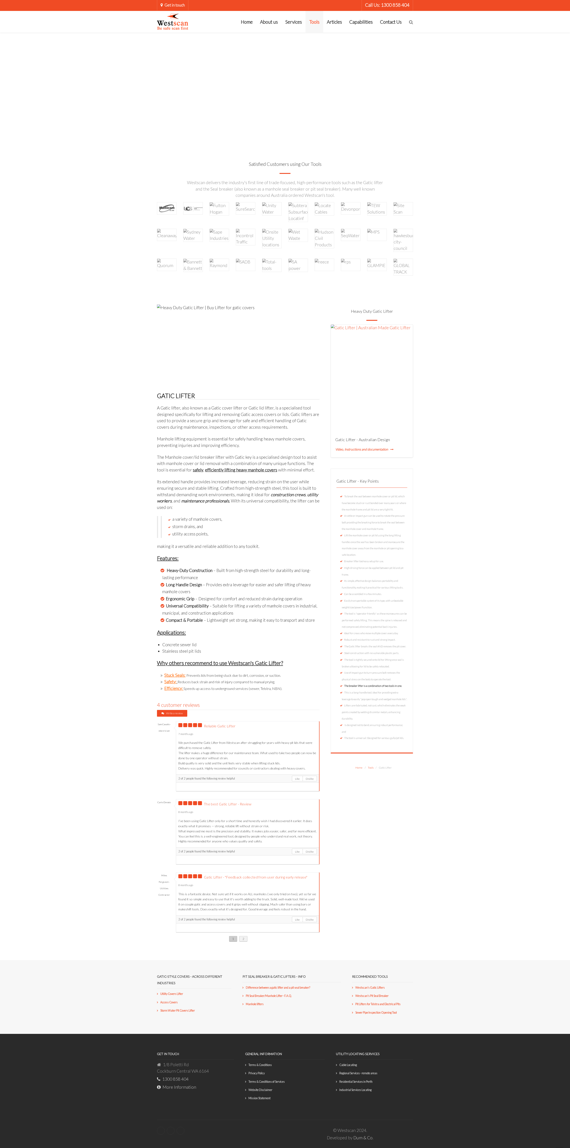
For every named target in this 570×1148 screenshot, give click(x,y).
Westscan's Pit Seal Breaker (372, 996)
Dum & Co (363, 1137)
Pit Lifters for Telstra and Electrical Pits (378, 1004)
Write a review (174, 713)
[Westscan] (172, 20)
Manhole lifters (255, 1004)
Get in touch (175, 5)
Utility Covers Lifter (171, 994)
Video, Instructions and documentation (361, 449)
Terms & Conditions (260, 1065)
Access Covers (169, 1002)
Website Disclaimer (260, 1090)
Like (297, 778)
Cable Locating (348, 1065)
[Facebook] (161, 1131)
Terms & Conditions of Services (266, 1081)
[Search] (411, 22)
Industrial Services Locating (355, 1090)
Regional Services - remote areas (358, 1073)
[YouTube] (180, 1131)
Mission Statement (259, 1098)
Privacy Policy (256, 1073)
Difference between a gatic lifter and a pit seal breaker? (278, 987)
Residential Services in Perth (356, 1081)
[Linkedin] (171, 1131)
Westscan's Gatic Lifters (370, 987)
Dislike (310, 778)
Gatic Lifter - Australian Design (362, 439)
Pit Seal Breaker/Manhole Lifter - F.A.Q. (269, 996)
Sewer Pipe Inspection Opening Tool (376, 1012)
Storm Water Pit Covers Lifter (177, 1010)
